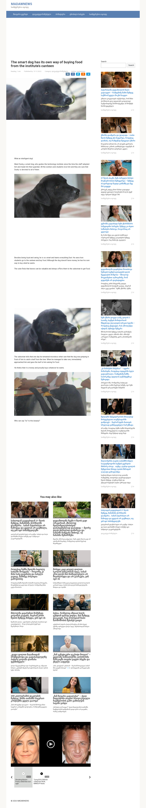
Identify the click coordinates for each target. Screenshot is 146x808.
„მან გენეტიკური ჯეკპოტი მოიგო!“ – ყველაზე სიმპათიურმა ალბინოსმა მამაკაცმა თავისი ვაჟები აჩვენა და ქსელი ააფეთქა (71, 658)
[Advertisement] (73, 37)
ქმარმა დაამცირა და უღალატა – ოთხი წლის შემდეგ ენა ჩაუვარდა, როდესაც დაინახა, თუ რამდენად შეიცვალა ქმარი (118, 138)
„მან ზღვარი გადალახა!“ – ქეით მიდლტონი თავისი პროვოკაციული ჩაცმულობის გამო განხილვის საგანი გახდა (71, 700)
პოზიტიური (60, 14)
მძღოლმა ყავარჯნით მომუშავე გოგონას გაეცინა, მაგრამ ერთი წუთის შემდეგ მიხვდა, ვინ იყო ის (28, 615)
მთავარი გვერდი (20, 14)
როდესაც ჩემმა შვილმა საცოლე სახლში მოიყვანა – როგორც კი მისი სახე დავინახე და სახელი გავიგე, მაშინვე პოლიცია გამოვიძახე (28, 574)
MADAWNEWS (21, 4)
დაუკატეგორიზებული (41, 14)
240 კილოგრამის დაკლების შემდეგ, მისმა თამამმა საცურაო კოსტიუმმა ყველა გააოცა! (27, 698)
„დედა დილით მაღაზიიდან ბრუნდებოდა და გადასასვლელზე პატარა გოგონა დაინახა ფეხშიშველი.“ (29, 658)
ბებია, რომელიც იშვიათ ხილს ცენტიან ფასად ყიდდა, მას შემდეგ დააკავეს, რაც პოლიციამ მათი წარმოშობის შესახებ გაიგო (71, 617)
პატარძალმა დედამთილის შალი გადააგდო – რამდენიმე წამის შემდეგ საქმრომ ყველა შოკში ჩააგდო (117, 92)
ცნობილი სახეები (77, 14)
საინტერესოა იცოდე (98, 14)
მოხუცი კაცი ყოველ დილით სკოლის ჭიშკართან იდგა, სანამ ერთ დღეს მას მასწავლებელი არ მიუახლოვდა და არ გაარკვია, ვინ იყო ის (71, 574)
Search (103, 61)
